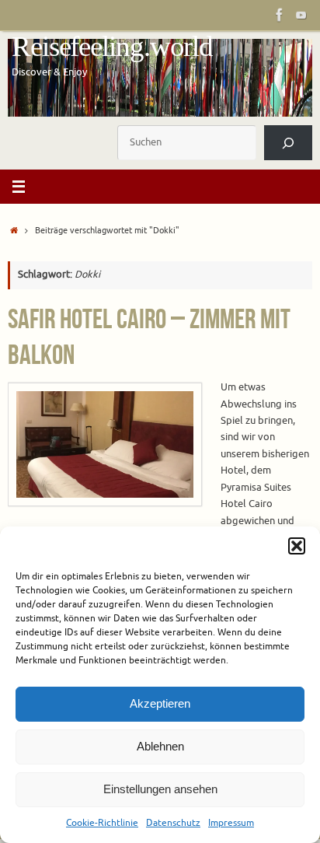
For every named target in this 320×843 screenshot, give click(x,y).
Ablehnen (160, 746)
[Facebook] (279, 15)
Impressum (231, 823)
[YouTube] (301, 15)
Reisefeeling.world (112, 46)
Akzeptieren (160, 703)
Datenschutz (173, 823)
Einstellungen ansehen (160, 789)
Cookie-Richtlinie (102, 823)
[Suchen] (288, 142)
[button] (296, 546)
